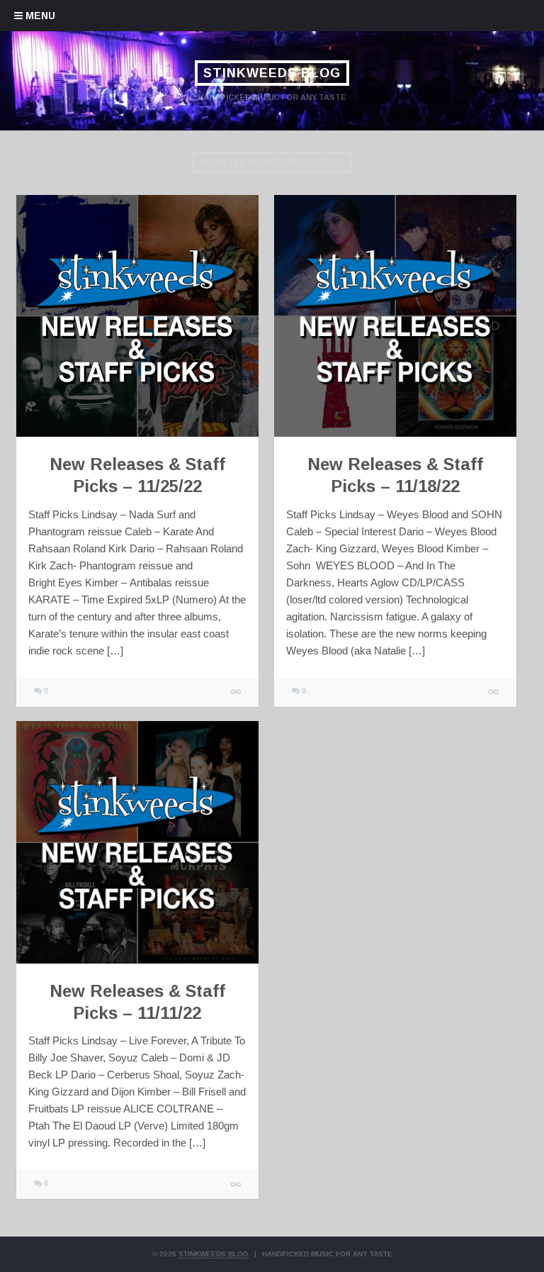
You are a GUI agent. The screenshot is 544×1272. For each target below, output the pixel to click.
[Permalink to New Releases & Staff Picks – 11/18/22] (395, 316)
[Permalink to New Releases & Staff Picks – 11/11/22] (137, 842)
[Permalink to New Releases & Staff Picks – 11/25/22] (137, 316)
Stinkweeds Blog (272, 73)
